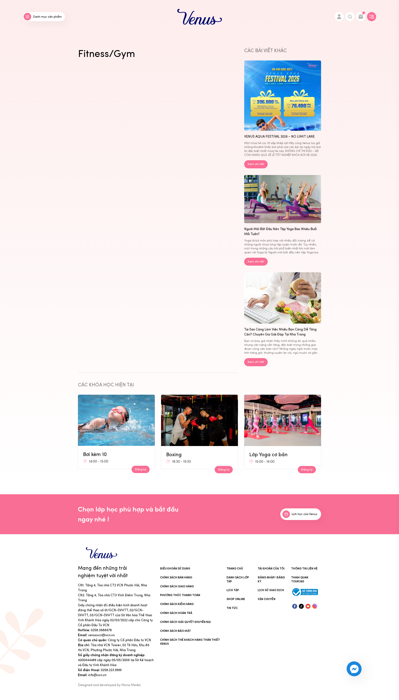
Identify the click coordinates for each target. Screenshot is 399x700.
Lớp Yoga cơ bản (185, 454)
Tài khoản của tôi (271, 569)
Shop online (236, 599)
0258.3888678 (101, 630)
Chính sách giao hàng (177, 586)
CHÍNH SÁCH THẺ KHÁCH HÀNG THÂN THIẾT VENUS (190, 642)
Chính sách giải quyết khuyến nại (185, 622)
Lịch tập (233, 590)
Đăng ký (140, 470)
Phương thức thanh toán (180, 595)
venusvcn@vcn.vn (101, 635)
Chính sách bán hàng (176, 577)
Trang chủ (235, 569)
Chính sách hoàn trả (176, 613)
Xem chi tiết (256, 164)
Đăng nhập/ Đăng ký (271, 579)
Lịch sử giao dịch (271, 590)
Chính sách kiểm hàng (177, 604)
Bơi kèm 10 (261, 452)
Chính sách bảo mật (175, 631)
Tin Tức (232, 608)
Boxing (91, 454)
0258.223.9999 (111, 670)
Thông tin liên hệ (304, 569)
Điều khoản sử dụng (175, 569)
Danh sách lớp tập (238, 579)
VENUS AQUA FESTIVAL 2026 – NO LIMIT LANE (279, 136)
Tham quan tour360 (299, 579)
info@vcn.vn (97, 675)
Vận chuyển (266, 599)
